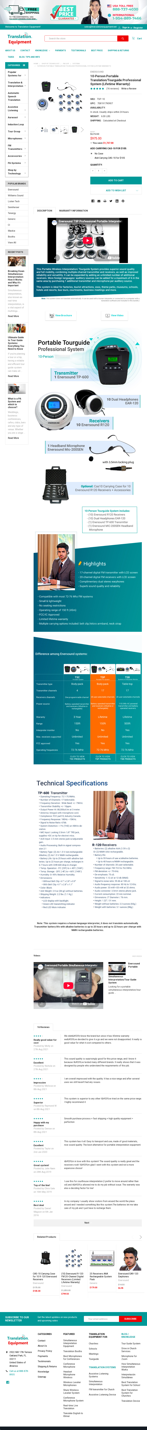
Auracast (13, 117)
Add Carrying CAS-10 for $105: (108, 148)
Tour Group (14, 131)
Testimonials (78, 50)
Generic (12, 219)
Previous (36, 129)
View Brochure (63, 315)
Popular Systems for (14, 74)
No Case (99, 153)
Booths (11, 236)
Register (138, 27)
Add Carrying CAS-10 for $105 (110, 158)
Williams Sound (15, 195)
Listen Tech (14, 201)
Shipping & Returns (118, 50)
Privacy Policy (45, 1351)
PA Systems (14, 163)
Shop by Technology (14, 172)
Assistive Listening (13, 109)
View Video (117, 315)
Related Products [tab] (46, 1237)
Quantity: (96, 164)
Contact (25, 50)
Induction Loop (16, 124)
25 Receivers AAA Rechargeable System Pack (101, 1276)
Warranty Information (73, 210)
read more (13, 316)
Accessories (15, 156)
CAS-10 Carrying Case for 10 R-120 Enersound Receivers (45, 1276)
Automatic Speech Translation (14, 96)
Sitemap (42, 1376)
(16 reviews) (112, 88)
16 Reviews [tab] (43, 1027)
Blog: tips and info (29, 57)
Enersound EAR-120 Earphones (128, 1275)
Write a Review (128, 88)
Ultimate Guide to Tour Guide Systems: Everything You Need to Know (16, 343)
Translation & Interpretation (15, 84)
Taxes (11, 57)
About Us (10, 50)
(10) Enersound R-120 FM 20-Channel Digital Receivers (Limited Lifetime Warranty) (72, 1278)
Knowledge (41, 50)
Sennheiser (13, 207)
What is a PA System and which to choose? (14, 403)
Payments (60, 50)
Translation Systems (102, 1367)
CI (9, 225)
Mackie (11, 230)
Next (82, 129)
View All (12, 242)
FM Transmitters (15, 147)
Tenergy (12, 213)
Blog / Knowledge (128, 1335)
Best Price (97, 50)
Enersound (13, 189)
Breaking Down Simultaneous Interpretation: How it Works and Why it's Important (16, 278)
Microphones (15, 138)
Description (44, 210)
